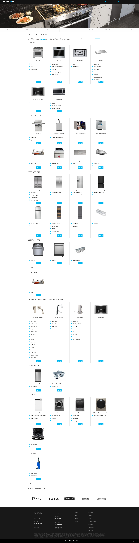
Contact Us (90, 520)
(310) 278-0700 (57, 522)
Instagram (76, 513)
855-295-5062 (53, 535)
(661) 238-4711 (37, 527)
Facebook (76, 512)
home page (42, 39)
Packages (90, 515)
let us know (97, 38)
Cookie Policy (91, 524)
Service (90, 529)
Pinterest (76, 518)
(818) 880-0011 (37, 521)
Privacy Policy (91, 523)
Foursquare (77, 520)
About (90, 510)
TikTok (76, 515)
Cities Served (91, 530)
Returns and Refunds (92, 521)
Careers (90, 526)
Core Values (91, 512)
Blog (103, 510)
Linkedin (76, 521)
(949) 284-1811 (57, 516)
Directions (56, 512)
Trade (90, 516)
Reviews (90, 518)
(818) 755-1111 (37, 515)
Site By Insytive (135, 541)
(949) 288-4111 (57, 528)
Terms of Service (91, 527)
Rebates (90, 513)
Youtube (76, 516)
